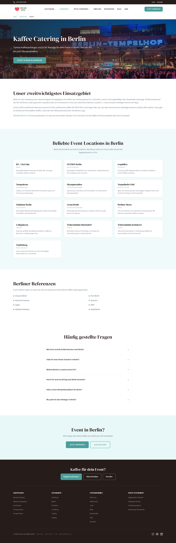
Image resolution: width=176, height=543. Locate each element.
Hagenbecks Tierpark (135, 497)
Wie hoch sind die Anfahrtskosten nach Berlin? (65, 349)
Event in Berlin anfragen (29, 60)
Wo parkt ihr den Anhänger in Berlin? (61, 399)
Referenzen (109, 9)
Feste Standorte (81, 9)
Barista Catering (19, 497)
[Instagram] (153, 534)
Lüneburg (55, 509)
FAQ (91, 517)
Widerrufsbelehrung (65, 534)
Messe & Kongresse (20, 501)
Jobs (153, 2)
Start (15, 16)
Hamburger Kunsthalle (136, 509)
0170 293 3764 (21, 2)
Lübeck (54, 513)
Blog (119, 9)
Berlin (54, 501)
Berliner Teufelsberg (28, 115)
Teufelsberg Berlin (134, 505)
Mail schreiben (92, 476)
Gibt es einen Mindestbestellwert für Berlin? (64, 389)
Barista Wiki (94, 513)
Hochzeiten (17, 505)
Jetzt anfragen (153, 9)
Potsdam (55, 505)
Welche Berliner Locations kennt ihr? (61, 369)
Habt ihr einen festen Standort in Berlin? (62, 359)
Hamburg (55, 497)
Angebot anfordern (71, 476)
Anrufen (109, 476)
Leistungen (49, 9)
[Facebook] (157, 534)
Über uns (97, 9)
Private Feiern (18, 513)
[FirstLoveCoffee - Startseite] (20, 9)
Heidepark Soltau (134, 501)
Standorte (64, 9)
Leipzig (54, 517)
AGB (56, 534)
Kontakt (160, 2)
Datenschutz (49, 534)
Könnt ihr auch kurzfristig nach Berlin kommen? (65, 379)
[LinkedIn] (161, 534)
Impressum (40, 534)
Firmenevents (18, 509)
